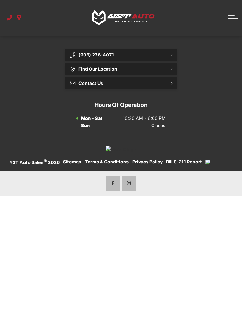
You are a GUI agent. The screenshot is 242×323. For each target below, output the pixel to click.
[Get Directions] (19, 18)
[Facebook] (113, 183)
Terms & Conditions (107, 161)
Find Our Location (97, 69)
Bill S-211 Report (184, 161)
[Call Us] (9, 18)
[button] (233, 17)
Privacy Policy (147, 161)
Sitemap (72, 161)
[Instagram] (129, 183)
